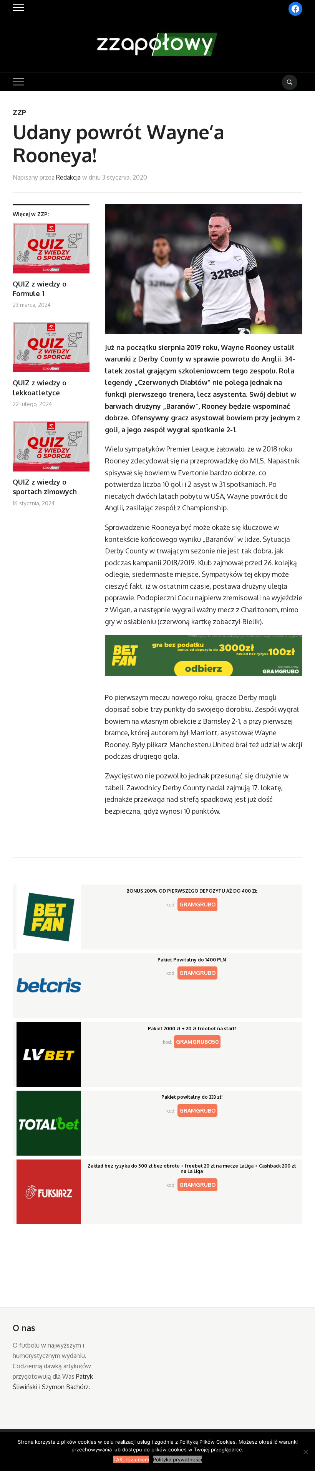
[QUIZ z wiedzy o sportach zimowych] (51, 449)
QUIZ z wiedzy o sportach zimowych (45, 487)
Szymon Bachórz (65, 1387)
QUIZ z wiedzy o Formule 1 (39, 289)
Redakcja (68, 177)
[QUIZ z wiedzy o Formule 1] (51, 251)
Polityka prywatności (177, 1459)
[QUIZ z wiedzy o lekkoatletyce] (51, 350)
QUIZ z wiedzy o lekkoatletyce (39, 387)
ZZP (19, 112)
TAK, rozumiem (131, 1459)
